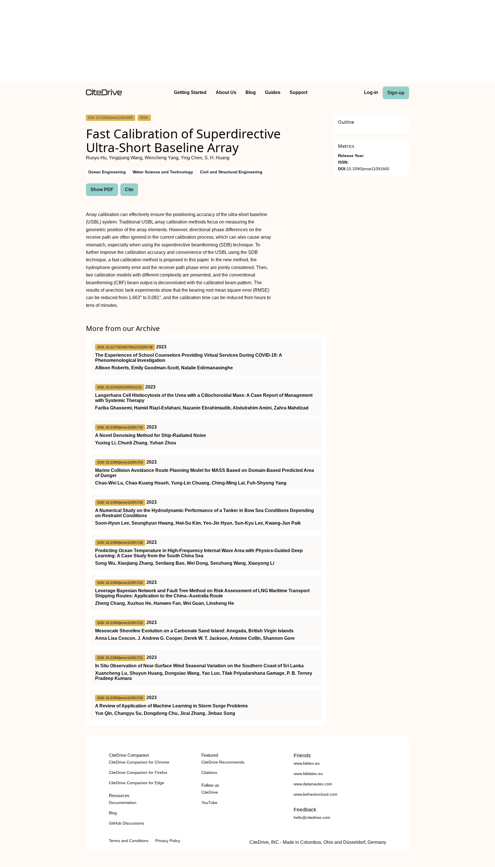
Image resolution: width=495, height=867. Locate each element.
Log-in (371, 92)
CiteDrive (209, 792)
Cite (129, 189)
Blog (250, 92)
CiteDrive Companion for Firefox (138, 772)
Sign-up (395, 92)
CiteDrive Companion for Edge (136, 782)
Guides (272, 92)
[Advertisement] (247, 42)
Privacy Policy (167, 840)
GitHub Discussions (126, 823)
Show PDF (102, 189)
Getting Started (190, 92)
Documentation (122, 802)
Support (298, 92)
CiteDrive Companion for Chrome (139, 762)
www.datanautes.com (313, 784)
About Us (226, 92)
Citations (209, 772)
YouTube (209, 802)
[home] (104, 93)
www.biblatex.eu (308, 773)
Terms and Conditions (128, 840)
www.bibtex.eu (307, 763)
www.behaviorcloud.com (315, 794)
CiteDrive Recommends (222, 762)
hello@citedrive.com (312, 817)
